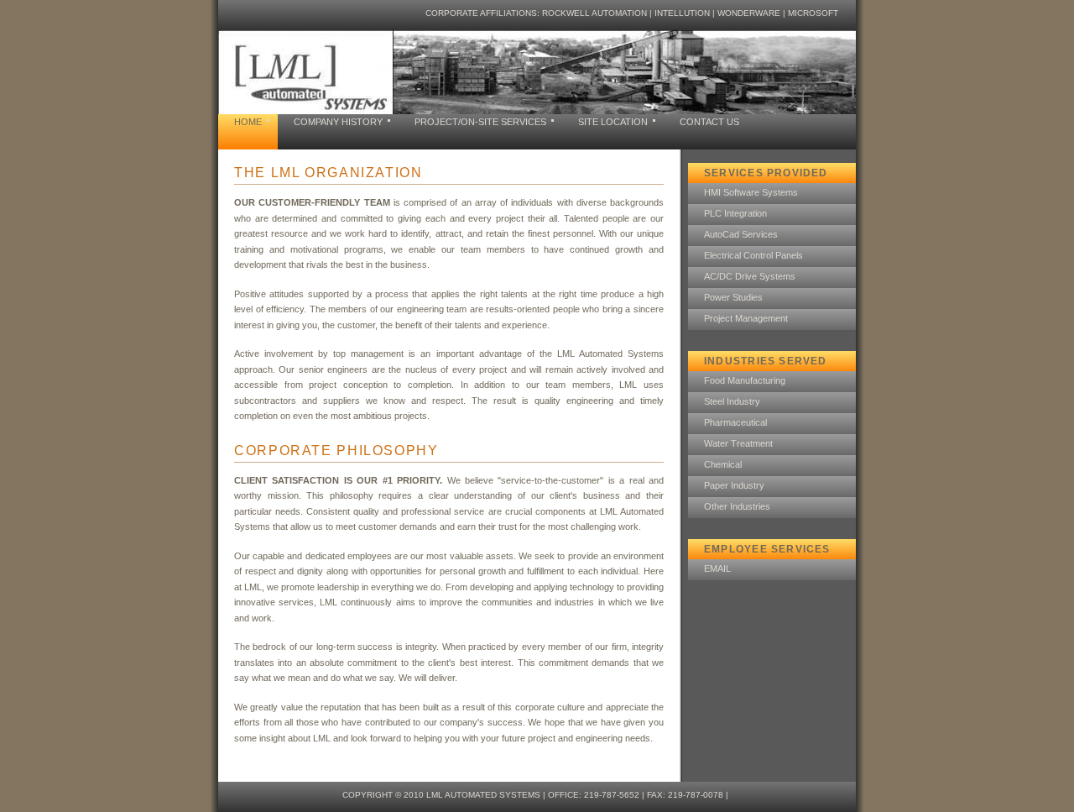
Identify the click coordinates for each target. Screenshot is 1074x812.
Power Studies (733, 297)
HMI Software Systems (751, 192)
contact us (709, 122)
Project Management (746, 318)
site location (613, 122)
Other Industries (737, 506)
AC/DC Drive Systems (749, 276)
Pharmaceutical (735, 422)
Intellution (682, 13)
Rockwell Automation (594, 13)
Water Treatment (738, 443)
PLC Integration (735, 213)
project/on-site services (480, 122)
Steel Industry (732, 401)
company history (338, 122)
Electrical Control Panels (753, 255)
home (248, 122)
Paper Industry (734, 485)
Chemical (723, 464)
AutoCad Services (741, 234)
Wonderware (748, 13)
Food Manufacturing (744, 380)
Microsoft (813, 13)
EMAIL (717, 568)
